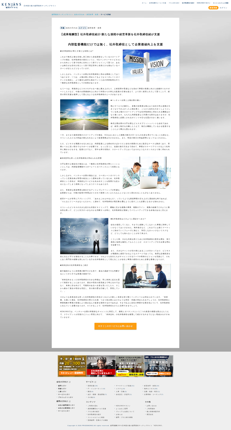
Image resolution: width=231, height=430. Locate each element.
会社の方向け (62, 382)
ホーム (144, 3)
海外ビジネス (149, 388)
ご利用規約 (151, 409)
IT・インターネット (95, 388)
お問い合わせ (152, 406)
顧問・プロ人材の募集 (124, 417)
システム (119, 388)
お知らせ (119, 414)
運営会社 (150, 414)
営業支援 (91, 386)
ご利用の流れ (93, 406)
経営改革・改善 (92, 14)
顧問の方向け (62, 401)
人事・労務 (120, 391)
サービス (90, 382)
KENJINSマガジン (204, 3)
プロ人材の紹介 (174, 3)
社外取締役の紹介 (188, 3)
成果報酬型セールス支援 (157, 3)
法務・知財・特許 (151, 391)
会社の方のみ (79, 14)
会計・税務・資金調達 (96, 394)
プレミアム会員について (125, 411)
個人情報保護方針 (153, 411)
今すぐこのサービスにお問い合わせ (115, 326)
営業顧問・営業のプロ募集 (98, 420)
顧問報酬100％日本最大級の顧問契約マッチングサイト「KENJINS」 (137, 425)
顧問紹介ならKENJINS (11, 5)
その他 (90, 397)
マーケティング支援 (123, 386)
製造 (89, 391)
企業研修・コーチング (152, 394)
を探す (62, 386)
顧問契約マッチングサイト (62, 14)
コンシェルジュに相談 (221, 3)
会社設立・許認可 (122, 394)
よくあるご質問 (122, 409)
